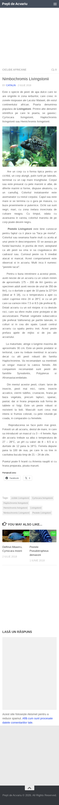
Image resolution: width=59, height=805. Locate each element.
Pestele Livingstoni (41, 513)
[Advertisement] (29, 37)
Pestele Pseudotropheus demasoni (39, 551)
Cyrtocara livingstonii (42, 498)
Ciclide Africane (14, 69)
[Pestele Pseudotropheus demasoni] (43, 536)
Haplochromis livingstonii (15, 503)
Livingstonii (35, 508)
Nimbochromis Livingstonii (16, 513)
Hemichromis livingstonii (15, 508)
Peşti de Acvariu (14, 4)
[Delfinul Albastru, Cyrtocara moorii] (15, 536)
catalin (11, 85)
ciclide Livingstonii (20, 498)
